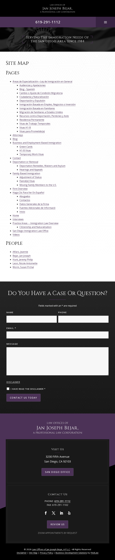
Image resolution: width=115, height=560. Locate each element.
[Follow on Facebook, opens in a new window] (45, 513)
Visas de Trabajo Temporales (34, 123)
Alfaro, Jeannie (20, 251)
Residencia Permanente (31, 119)
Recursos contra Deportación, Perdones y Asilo (44, 116)
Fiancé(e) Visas (27, 181)
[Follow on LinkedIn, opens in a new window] (61, 513)
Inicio (22, 211)
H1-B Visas (25, 150)
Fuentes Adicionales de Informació (37, 207)
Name (9, 312)
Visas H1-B (25, 127)
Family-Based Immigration (26, 173)
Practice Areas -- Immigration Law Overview (35, 223)
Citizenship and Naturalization (35, 227)
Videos (16, 234)
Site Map (33, 552)
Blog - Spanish (27, 89)
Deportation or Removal (25, 161)
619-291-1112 (47, 21)
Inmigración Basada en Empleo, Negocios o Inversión (47, 104)
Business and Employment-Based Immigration (37, 142)
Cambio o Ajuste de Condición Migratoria (41, 93)
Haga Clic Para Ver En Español (28, 192)
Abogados (24, 196)
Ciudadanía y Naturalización (34, 96)
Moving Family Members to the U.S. (38, 184)
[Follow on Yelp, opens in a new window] (69, 513)
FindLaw (94, 552)
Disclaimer (13, 382)
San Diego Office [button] (57, 472)
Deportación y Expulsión (32, 100)
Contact (17, 158)
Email (11, 328)
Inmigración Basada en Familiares (37, 108)
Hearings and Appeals (31, 169)
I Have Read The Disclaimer (28, 388)
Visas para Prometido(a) (32, 131)
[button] (105, 22)
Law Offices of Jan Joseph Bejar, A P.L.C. (51, 549)
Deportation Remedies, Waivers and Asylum (42, 165)
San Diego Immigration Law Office (30, 230)
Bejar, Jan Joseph (22, 255)
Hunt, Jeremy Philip (23, 259)
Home (16, 215)
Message (12, 343)
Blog (15, 138)
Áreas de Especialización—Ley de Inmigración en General (42, 81)
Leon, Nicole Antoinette (25, 263)
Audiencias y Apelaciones (32, 85)
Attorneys (18, 135)
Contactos (24, 200)
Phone (62, 312)
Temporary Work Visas (31, 154)
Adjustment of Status (30, 177)
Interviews (18, 219)
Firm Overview (20, 188)
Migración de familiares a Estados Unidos (41, 112)
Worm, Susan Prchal (23, 267)
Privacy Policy (46, 552)
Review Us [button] (57, 524)
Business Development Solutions (71, 552)
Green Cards (26, 146)
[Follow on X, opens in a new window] (53, 513)
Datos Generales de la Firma (34, 204)
